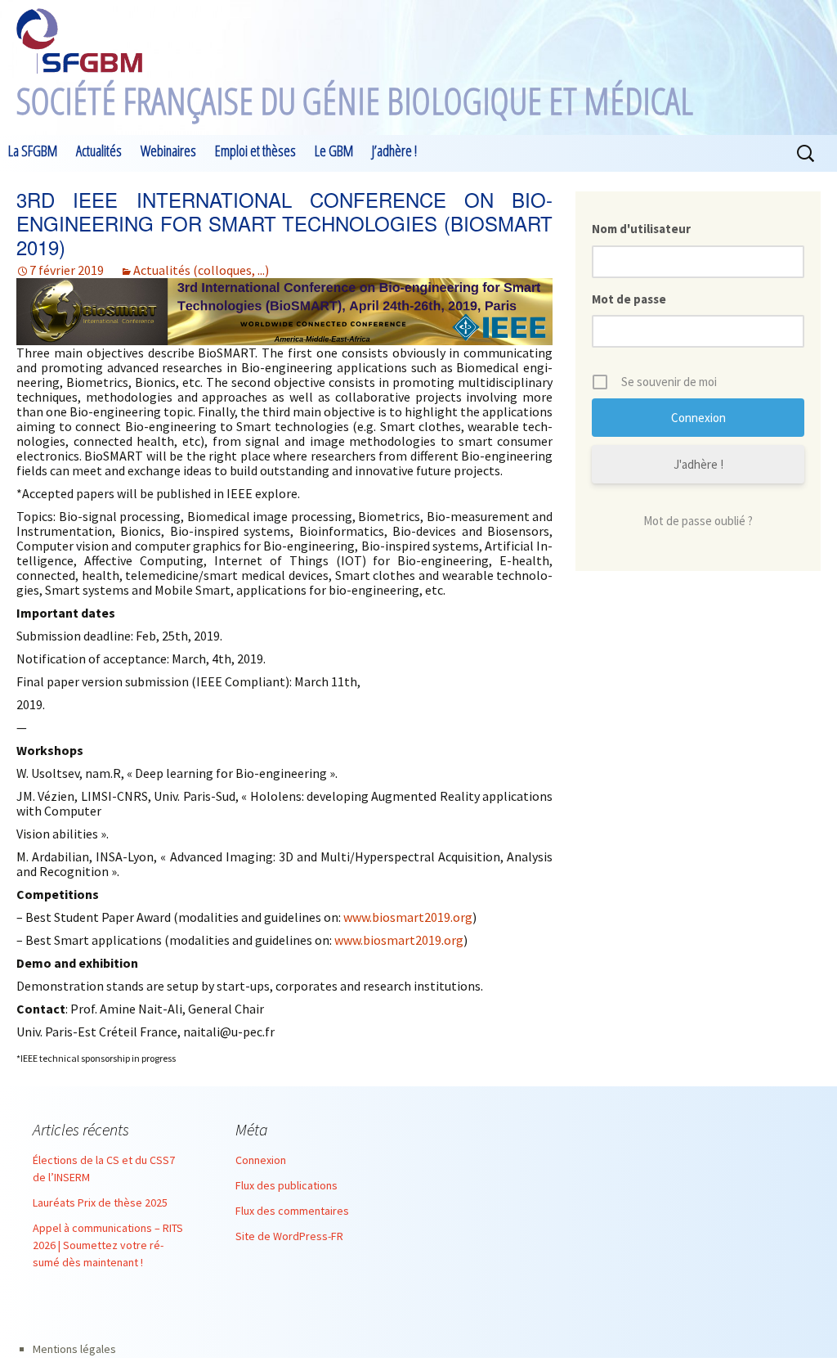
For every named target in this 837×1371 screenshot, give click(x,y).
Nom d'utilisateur (641, 228)
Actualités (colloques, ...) (201, 270)
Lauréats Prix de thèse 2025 (100, 1202)
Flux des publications (286, 1185)
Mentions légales (74, 1349)
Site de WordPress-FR (289, 1236)
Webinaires (168, 150)
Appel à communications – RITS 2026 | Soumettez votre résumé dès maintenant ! (108, 1245)
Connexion (260, 1160)
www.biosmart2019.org (407, 917)
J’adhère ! (394, 150)
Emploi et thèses (255, 150)
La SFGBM (32, 150)
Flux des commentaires (292, 1210)
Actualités (99, 150)
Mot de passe (629, 299)
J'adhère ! (698, 464)
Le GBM (334, 150)
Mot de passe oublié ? (698, 520)
